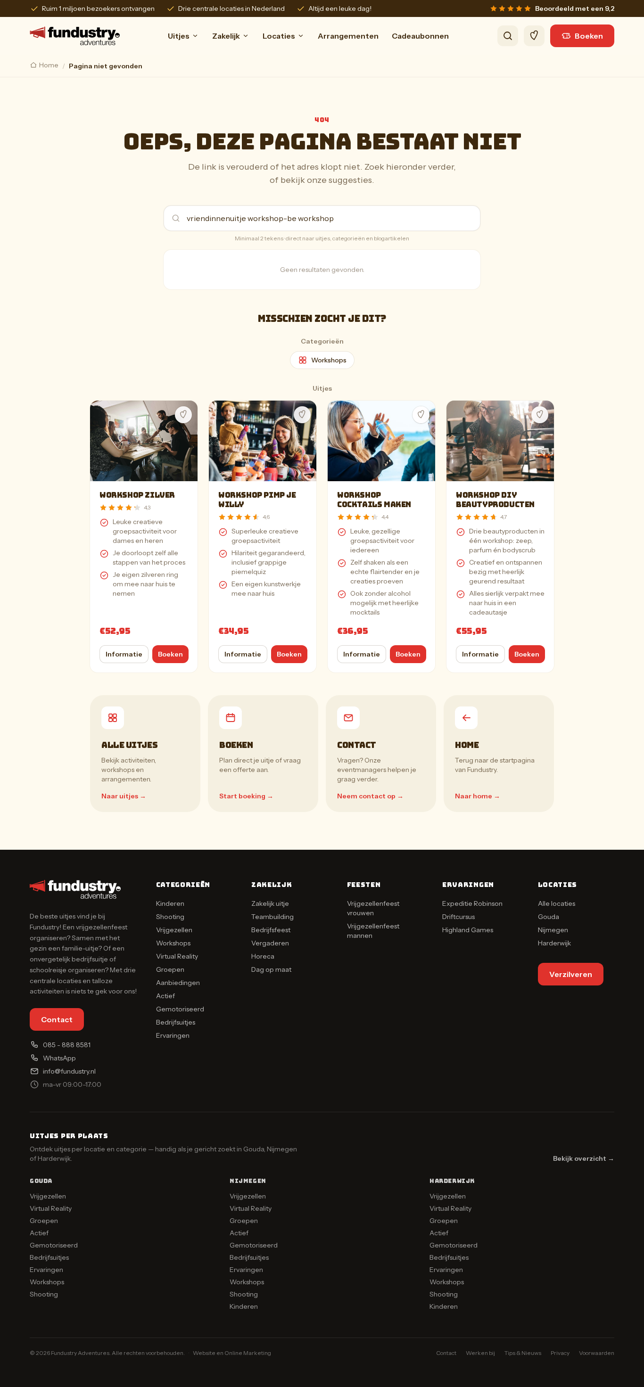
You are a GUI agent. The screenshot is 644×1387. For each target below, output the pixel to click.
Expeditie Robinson (472, 903)
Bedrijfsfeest (270, 930)
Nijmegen (553, 930)
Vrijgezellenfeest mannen (373, 931)
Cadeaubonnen (420, 36)
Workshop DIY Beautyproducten (495, 499)
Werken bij (480, 1352)
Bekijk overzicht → (583, 1158)
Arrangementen (348, 36)
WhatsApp (59, 1058)
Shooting (170, 916)
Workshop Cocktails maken (374, 499)
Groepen (170, 969)
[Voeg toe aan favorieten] (183, 414)
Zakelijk (226, 36)
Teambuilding (272, 916)
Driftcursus (458, 916)
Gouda (548, 916)
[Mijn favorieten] (534, 35)
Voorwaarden (596, 1352)
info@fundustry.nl (69, 1071)
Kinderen (170, 903)
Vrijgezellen (174, 930)
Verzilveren (570, 974)
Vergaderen (270, 943)
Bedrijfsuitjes (175, 1022)
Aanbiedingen (178, 982)
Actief (165, 996)
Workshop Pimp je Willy (257, 499)
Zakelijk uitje (270, 903)
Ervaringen (173, 1035)
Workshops (329, 360)
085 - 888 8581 (67, 1045)
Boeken (589, 36)
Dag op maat (271, 969)
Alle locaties (556, 903)
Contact (57, 1019)
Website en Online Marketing (232, 1352)
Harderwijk (554, 943)
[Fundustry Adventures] (75, 35)
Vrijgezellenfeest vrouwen (373, 908)
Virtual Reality (177, 956)
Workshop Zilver (137, 495)
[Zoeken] (507, 35)
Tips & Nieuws (522, 1352)
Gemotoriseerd (180, 1009)
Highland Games (467, 930)
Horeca (262, 956)
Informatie (124, 654)
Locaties (279, 36)
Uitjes (179, 36)
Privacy (560, 1352)
